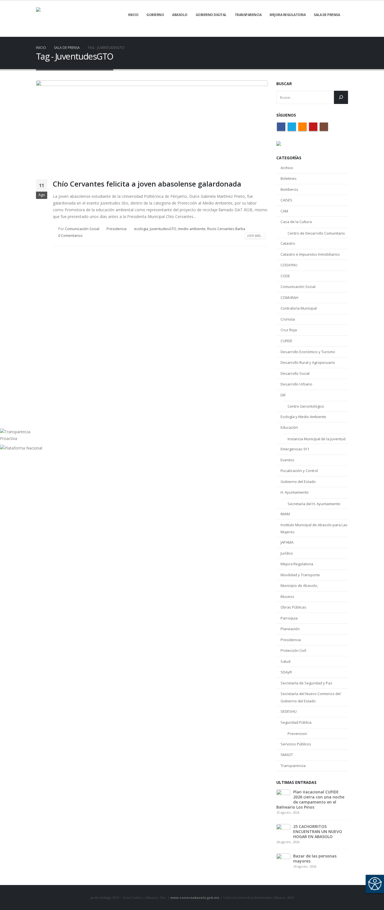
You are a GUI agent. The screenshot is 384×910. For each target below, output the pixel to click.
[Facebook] (306, 33)
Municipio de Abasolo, (299, 585)
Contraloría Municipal (299, 308)
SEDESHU (289, 711)
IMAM (285, 513)
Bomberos (289, 189)
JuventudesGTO (163, 228)
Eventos (287, 459)
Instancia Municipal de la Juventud (316, 438)
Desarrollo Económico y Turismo (308, 351)
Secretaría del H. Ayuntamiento (314, 503)
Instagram (324, 126)
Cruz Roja (289, 329)
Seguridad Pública (296, 722)
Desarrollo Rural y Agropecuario (308, 362)
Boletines (289, 178)
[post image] (152, 125)
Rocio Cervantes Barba (226, 228)
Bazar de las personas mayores (314, 858)
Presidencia (117, 228)
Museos (287, 596)
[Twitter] (315, 33)
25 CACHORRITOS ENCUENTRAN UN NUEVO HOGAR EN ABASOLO (317, 831)
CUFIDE (286, 340)
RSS (302, 126)
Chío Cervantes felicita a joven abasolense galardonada (147, 184)
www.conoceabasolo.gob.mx (194, 897)
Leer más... (255, 236)
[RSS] (325, 33)
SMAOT (287, 754)
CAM (284, 211)
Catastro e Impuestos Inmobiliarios (310, 254)
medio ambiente (191, 228)
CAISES (286, 200)
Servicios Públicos (296, 743)
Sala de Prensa (327, 14)
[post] (283, 795)
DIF (283, 395)
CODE (285, 275)
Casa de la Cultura (296, 221)
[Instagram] (344, 33)
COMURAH (289, 297)
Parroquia (289, 618)
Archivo (287, 167)
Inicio (133, 14)
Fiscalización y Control (299, 470)
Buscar (284, 83)
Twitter (292, 126)
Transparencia (293, 765)
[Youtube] (334, 33)
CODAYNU (289, 264)
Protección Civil (293, 650)
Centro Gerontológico (306, 406)
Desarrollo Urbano (296, 384)
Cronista (288, 319)
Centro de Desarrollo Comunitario (316, 233)
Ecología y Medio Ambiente (303, 416)
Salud (285, 661)
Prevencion (297, 733)
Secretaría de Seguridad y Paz (306, 683)
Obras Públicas (293, 607)
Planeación (290, 628)
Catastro (288, 243)
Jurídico (287, 553)
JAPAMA (287, 542)
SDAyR (286, 672)
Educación (289, 427)
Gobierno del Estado (298, 481)
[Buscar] (341, 97)
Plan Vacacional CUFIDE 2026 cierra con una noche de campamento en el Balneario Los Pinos (310, 799)
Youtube (313, 126)
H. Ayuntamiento (295, 492)
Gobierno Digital (211, 14)
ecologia (141, 228)
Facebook (281, 126)
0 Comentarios (70, 235)
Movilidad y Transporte (300, 574)
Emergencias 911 (295, 448)
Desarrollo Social (295, 373)
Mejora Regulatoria (297, 563)
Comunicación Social (82, 228)
